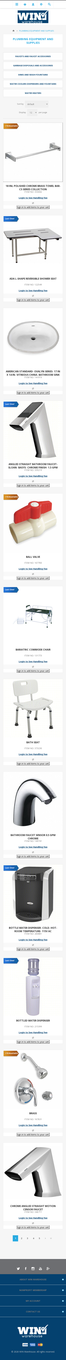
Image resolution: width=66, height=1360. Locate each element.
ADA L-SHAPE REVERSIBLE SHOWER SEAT (33, 278)
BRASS (33, 1113)
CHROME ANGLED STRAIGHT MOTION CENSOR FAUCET (33, 1207)
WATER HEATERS (33, 93)
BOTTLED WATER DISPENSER (33, 1020)
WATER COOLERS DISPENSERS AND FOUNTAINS (33, 83)
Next (45, 1238)
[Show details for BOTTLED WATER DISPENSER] (33, 987)
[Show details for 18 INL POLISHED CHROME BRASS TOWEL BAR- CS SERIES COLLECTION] (33, 152)
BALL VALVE (33, 557)
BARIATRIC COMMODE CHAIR (33, 649)
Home (13, 30)
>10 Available (11, 126)
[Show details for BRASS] (33, 1079)
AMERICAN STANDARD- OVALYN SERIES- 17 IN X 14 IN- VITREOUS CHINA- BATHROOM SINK (33, 373)
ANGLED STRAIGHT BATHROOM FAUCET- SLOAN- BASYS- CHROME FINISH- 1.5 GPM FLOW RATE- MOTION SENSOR (33, 467)
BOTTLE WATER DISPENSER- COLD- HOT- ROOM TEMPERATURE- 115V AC (33, 929)
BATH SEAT (33, 742)
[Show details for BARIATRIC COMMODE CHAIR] (33, 616)
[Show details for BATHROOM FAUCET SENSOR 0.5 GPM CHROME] (33, 801)
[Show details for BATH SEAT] (33, 708)
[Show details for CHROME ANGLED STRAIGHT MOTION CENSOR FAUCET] (33, 1172)
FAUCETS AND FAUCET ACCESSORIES (33, 56)
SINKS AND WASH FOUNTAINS (33, 74)
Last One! (9, 218)
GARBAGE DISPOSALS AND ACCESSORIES (33, 65)
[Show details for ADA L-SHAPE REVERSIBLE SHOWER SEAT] (33, 245)
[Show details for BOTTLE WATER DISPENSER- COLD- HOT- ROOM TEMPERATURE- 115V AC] (33, 894)
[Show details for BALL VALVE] (33, 523)
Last (51, 1238)
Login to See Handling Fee (33, 197)
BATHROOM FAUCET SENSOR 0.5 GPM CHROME (33, 836)
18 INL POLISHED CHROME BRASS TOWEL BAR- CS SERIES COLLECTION (33, 187)
